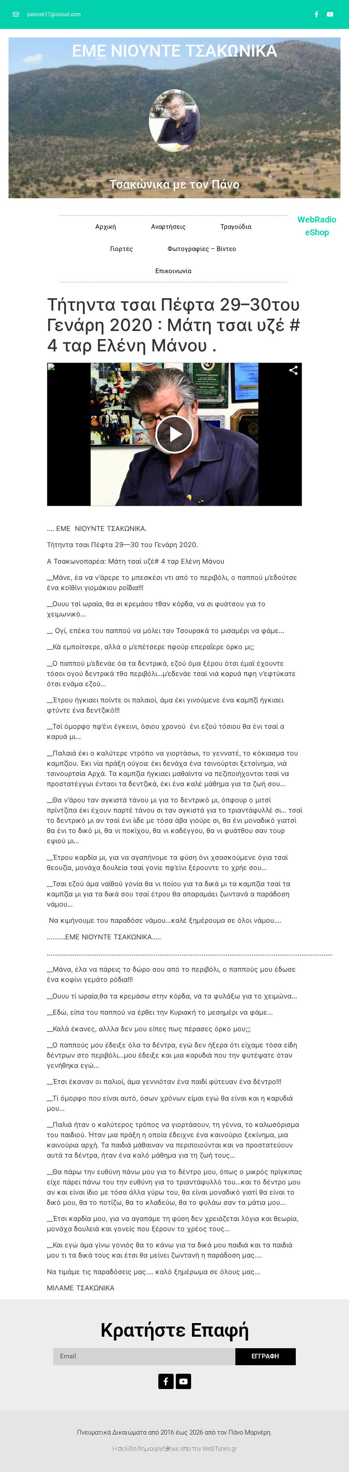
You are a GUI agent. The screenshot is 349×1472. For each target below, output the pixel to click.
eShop (317, 232)
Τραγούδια (235, 227)
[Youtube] (330, 14)
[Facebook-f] (316, 14)
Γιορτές (121, 249)
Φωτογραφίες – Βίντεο (202, 249)
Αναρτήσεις (168, 227)
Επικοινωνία (173, 271)
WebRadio (317, 219)
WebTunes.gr (220, 1448)
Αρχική (105, 227)
